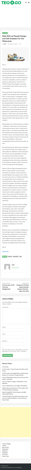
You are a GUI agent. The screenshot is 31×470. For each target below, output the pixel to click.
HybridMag (18, 467)
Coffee (4, 445)
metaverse (15, 256)
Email (4, 334)
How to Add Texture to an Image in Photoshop (14, 385)
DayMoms (5, 451)
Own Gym (5, 454)
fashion (10, 256)
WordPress (10, 467)
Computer (5, 33)
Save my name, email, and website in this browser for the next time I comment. (15, 350)
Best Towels (5, 447)
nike (20, 256)
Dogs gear (5, 452)
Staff (5, 44)
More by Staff (15, 267)
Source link (5, 251)
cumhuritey (5, 367)
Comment (5, 307)
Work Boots (5, 449)
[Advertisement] (15, 16)
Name (4, 327)
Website (4, 341)
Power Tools (5, 456)
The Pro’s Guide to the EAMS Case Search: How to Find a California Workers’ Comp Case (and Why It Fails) (15, 398)
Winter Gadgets (6, 444)
